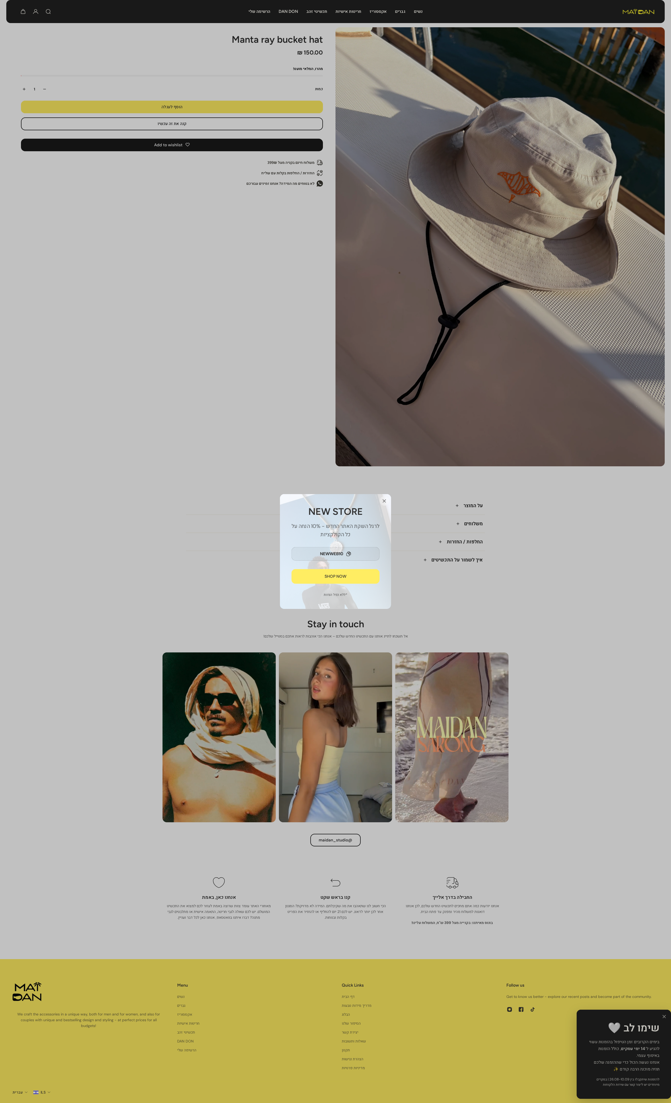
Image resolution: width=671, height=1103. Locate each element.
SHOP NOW (336, 576)
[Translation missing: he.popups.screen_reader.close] (384, 501)
